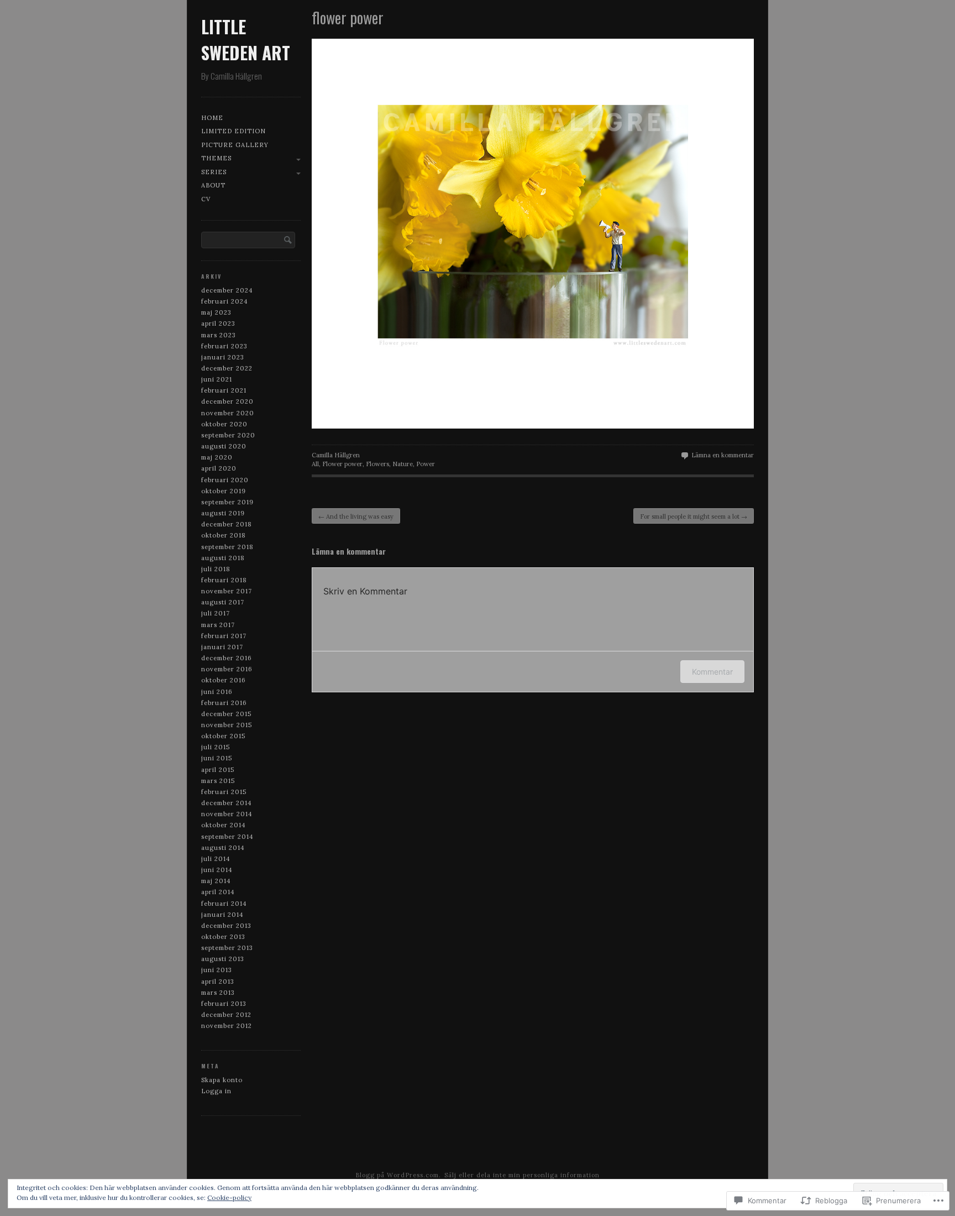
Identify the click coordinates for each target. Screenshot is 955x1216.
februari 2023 (224, 346)
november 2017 (226, 591)
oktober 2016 (223, 680)
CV (206, 199)
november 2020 (227, 413)
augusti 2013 (222, 959)
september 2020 (228, 435)
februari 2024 (224, 301)
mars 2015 (218, 781)
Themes (216, 158)
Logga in (216, 1091)
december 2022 (227, 368)
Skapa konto (222, 1080)
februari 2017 (223, 636)
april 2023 (218, 323)
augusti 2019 (223, 513)
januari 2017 (222, 647)
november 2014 (227, 814)
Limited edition (233, 131)
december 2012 (226, 1015)
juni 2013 (216, 970)
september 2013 (227, 948)
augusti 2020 (223, 446)
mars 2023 (218, 335)
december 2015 (226, 714)
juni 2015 (216, 758)
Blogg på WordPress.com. (398, 1175)
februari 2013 (223, 1004)
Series (214, 172)
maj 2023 (216, 312)
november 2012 (226, 1026)
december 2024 (227, 290)
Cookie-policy (229, 1197)
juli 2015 (215, 747)
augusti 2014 (223, 848)
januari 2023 (222, 357)
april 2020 (219, 468)
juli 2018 (215, 569)
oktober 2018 (223, 535)
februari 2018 (224, 580)
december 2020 (227, 401)
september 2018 (227, 547)
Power (425, 464)
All (315, 464)
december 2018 (226, 524)
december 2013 (226, 926)
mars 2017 (218, 625)
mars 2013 (218, 992)
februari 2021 (223, 390)
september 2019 (227, 502)
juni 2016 (217, 692)
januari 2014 (222, 914)
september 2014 (227, 837)
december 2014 (226, 803)
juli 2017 (215, 613)
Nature (402, 464)
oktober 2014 (223, 825)
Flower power (342, 464)
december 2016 (226, 658)
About (213, 185)
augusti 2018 (223, 558)
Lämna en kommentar (722, 455)
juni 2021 (216, 379)
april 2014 (218, 892)
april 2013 (217, 981)
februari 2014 (224, 903)
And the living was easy (355, 516)
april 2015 (217, 770)
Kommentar (712, 671)
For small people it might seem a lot (693, 516)
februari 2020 (225, 480)
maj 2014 (216, 881)
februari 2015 (223, 792)
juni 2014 (217, 870)
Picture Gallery (235, 145)
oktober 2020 (224, 424)
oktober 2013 (223, 937)
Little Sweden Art (245, 39)
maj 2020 (217, 457)
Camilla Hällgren (336, 455)
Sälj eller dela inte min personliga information (522, 1175)
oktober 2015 (223, 736)
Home (212, 118)
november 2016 (227, 669)
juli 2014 (215, 859)
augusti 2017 (222, 602)
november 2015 (226, 725)
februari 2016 (224, 703)
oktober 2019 (223, 491)
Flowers (377, 464)
